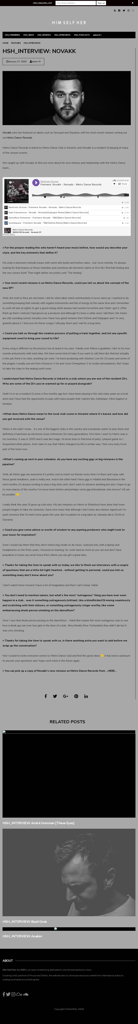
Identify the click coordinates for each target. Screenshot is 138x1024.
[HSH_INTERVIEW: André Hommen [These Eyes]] (69, 773)
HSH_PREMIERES (12, 35)
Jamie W (36, 61)
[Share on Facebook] (46, 696)
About (96, 35)
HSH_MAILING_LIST (42, 3)
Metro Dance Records (19, 138)
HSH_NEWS (28, 35)
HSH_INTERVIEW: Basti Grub (25, 921)
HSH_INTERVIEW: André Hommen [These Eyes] (38, 823)
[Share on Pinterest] (76, 696)
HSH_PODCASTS (82, 35)
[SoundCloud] (133, 10)
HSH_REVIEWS (44, 35)
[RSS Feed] (115, 10)
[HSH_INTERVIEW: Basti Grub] (69, 872)
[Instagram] (128, 10)
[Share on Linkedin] (86, 696)
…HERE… (111, 671)
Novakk (7, 133)
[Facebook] (119, 10)
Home (5, 43)
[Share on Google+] (65, 696)
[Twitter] (124, 10)
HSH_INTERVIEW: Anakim (22, 936)
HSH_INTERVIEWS (62, 35)
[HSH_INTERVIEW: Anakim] (69, 929)
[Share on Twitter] (55, 696)
